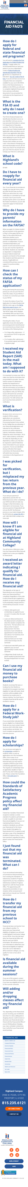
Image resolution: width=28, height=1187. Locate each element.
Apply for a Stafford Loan (10, 1040)
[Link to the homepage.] (14, 5)
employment (14, 1161)
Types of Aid (7, 1072)
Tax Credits (7, 1069)
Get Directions (14, 1109)
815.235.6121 (14, 1103)
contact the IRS (18, 514)
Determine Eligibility (9, 1045)
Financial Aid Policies (9, 1053)
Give (14, 1166)
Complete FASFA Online (10, 1043)
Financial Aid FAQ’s (9, 1048)
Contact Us (14, 1114)
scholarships (8, 751)
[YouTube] (12, 1155)
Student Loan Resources (10, 1066)
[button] (25, 5)
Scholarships (7, 1064)
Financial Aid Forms (9, 1051)
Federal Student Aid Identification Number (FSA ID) (12, 71)
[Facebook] (12, 1149)
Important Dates (8, 1061)
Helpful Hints (7, 1058)
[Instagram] (18, 1155)
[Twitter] (18, 1149)
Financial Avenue (8, 1056)
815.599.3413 (12, 776)
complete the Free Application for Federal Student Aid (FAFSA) (13, 62)
